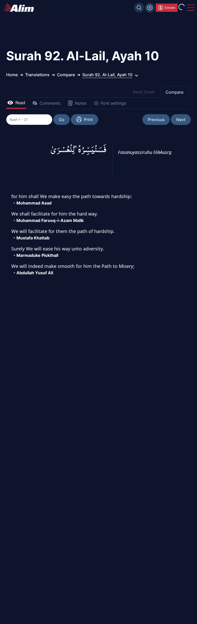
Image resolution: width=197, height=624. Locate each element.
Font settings (113, 103)
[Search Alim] (139, 8)
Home (12, 74)
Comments (50, 103)
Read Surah (144, 91)
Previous (156, 119)
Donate (170, 7)
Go (61, 119)
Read (20, 102)
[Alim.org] (20, 8)
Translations (37, 74)
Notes (80, 103)
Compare (174, 92)
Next (180, 119)
